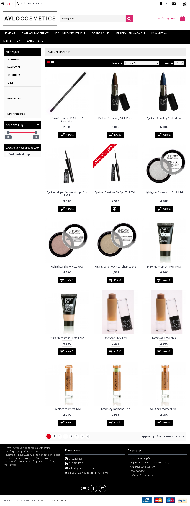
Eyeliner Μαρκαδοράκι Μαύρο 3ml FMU (67, 194)
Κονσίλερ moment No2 (115, 409)
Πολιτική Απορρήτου (141, 475)
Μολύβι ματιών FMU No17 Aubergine (67, 119)
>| (87, 436)
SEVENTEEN (13, 59)
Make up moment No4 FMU (67, 337)
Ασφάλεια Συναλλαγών (142, 466)
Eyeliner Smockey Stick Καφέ (115, 118)
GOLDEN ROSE (14, 75)
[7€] (36, 132)
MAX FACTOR (14, 67)
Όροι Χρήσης (137, 470)
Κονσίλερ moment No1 (67, 409)
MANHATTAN (14, 98)
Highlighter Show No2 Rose (66, 266)
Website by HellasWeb (53, 500)
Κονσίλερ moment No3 (164, 409)
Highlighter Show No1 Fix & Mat (164, 192)
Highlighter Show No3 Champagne (115, 266)
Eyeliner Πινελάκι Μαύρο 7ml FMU (115, 192)
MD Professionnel (16, 113)
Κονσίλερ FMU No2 (164, 337)
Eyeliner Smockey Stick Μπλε (163, 118)
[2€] (8, 132)
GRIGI (10, 82)
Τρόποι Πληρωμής (140, 458)
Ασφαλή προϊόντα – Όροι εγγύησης (149, 462)
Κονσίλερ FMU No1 (115, 337)
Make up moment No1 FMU (164, 266)
